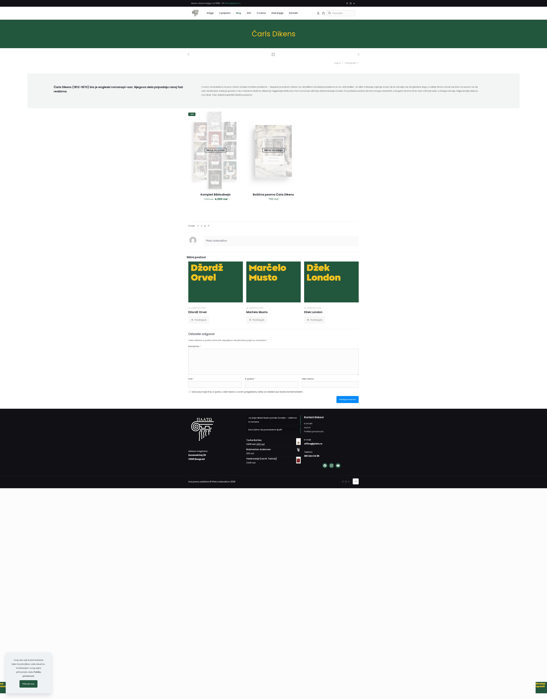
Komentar (194, 346)
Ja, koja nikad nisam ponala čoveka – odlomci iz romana (272, 419)
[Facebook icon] (347, 3)
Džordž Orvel (197, 312)
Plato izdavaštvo (216, 240)
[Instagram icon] (351, 3)
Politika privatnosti (313, 431)
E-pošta (250, 378)
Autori (307, 427)
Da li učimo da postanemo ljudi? (265, 429)
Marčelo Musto (257, 312)
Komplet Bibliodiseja (215, 195)
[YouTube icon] (354, 3)
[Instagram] (331, 465)
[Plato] (195, 13)
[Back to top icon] (356, 481)
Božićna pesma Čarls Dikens (273, 195)
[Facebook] (325, 465)
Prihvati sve (28, 683)
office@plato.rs (232, 3)
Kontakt (308, 423)
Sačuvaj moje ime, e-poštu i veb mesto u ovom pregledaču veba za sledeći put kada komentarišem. (247, 391)
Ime (191, 378)
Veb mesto (308, 378)
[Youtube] (338, 465)
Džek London (313, 312)
